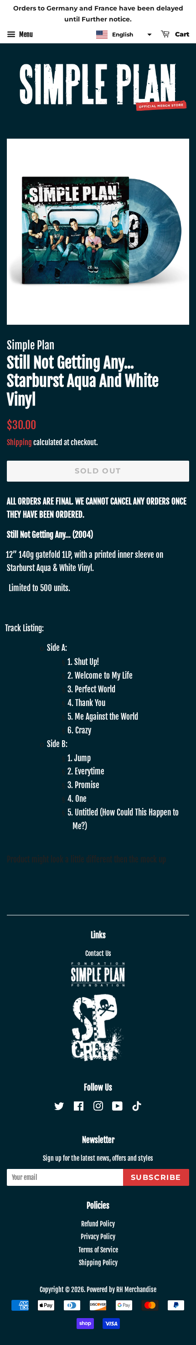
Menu (25, 34)
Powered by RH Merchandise (121, 1289)
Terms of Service (98, 1250)
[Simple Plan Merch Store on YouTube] (117, 1107)
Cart (181, 34)
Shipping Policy (98, 1262)
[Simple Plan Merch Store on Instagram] (98, 1107)
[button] (123, 34)
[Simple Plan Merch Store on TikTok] (137, 1107)
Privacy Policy (98, 1236)
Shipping (19, 442)
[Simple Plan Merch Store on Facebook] (78, 1107)
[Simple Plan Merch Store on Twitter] (59, 1107)
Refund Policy (98, 1224)
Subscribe (156, 1177)
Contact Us (98, 953)
